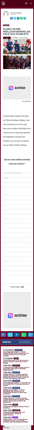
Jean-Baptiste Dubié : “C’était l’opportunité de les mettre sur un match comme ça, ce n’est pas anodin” (16, 354)
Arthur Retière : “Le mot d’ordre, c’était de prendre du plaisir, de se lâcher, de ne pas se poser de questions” (16, 400)
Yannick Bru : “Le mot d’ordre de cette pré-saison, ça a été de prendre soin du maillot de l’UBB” (15, 420)
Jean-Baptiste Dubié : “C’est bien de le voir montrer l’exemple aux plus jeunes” (16, 384)
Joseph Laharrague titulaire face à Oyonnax (16, 407)
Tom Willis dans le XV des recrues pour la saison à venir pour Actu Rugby (16, 361)
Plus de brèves (25, 342)
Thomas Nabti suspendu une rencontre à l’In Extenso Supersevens (14, 413)
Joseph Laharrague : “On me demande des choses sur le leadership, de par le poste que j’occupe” (15, 392)
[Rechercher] (31, 3)
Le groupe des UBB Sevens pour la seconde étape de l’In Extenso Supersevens (16, 368)
